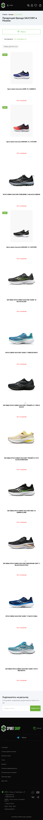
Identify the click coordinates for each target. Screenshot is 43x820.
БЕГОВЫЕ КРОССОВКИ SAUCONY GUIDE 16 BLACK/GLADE (21, 300)
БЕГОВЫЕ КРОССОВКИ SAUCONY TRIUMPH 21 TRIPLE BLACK (21, 406)
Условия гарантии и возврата (9, 751)
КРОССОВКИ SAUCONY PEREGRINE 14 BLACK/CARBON (21, 194)
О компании (5, 747)
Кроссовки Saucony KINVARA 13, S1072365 (21, 142)
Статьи (3, 760)
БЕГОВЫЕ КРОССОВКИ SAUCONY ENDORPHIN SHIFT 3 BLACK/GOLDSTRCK (21, 564)
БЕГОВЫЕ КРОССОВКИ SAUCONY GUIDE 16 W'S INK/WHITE (21, 669)
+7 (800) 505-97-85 (9, 796)
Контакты (4, 764)
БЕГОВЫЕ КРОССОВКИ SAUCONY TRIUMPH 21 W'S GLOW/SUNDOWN (21, 459)
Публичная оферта (6, 776)
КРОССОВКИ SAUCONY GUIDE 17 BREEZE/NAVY (21, 352)
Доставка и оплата (6, 755)
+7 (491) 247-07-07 (9, 803)
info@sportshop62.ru (9, 809)
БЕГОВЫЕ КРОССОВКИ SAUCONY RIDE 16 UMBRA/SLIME (21, 511)
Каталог (39, 728)
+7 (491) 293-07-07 (9, 794)
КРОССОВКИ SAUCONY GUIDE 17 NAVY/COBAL (22, 616)
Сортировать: (8, 39)
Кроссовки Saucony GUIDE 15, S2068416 (21, 89)
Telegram (24, 737)
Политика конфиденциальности (9, 768)
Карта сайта (4, 781)
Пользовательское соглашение (9, 772)
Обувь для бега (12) (10, 46)
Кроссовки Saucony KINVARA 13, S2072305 (21, 247)
